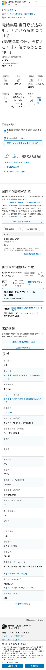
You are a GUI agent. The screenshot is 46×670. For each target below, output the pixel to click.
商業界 (10, 10)
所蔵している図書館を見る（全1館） (23, 143)
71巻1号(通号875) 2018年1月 (20, 13)
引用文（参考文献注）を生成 (18, 162)
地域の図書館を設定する (22, 221)
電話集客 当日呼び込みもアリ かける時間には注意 (23, 377)
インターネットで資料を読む (13, 636)
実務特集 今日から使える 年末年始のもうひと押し (23, 401)
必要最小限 (12, 666)
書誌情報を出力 (13, 166)
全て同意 (34, 666)
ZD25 (6, 525)
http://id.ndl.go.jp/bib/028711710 (19, 587)
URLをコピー (15, 158)
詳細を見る (39, 100)
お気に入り (7, 158)
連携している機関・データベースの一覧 (25, 202)
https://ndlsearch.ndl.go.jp (16, 573)
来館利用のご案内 (34, 283)
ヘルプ (17, 216)
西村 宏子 (8, 412)
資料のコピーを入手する (11, 639)
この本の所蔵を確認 (31, 254)
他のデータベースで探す (16, 171)
